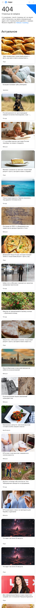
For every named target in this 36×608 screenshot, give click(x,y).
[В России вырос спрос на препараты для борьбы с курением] (18, 504)
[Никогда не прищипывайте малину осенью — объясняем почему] (18, 305)
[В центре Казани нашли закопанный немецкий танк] (18, 390)
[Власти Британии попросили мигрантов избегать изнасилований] (18, 362)
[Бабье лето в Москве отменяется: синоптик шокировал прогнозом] (18, 277)
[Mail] (6, 2)
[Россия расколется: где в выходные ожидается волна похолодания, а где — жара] (18, 107)
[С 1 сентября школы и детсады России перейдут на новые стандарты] (18, 135)
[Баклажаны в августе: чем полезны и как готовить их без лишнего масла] (18, 419)
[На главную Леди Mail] (9, 2)
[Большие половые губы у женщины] (18, 78)
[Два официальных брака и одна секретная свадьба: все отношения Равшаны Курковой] (18, 589)
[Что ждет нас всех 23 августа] (18, 560)
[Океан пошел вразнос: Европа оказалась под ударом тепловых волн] (18, 192)
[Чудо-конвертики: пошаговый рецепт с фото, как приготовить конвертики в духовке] (18, 50)
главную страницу (22, 22)
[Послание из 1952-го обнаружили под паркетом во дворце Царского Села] (18, 220)
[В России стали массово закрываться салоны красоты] (18, 447)
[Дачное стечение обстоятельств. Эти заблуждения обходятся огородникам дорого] (18, 475)
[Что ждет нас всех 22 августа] (18, 532)
